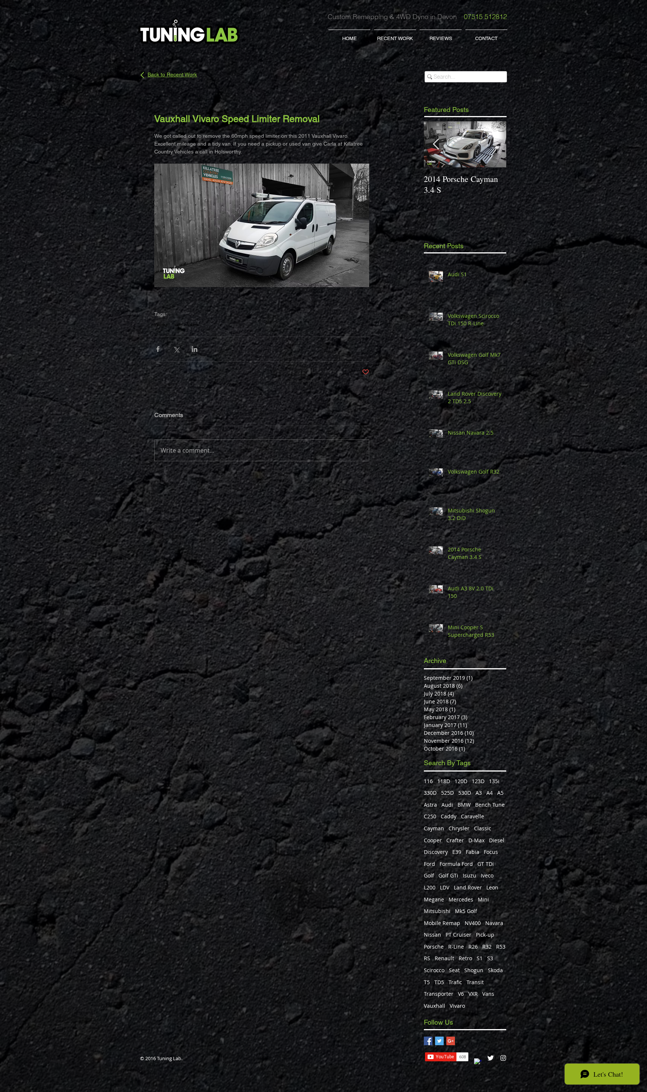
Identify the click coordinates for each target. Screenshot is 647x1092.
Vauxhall (162, 325)
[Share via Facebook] (157, 349)
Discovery (436, 851)
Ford (429, 863)
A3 (479, 792)
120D (461, 781)
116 (428, 781)
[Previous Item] (435, 144)
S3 (490, 958)
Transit (475, 982)
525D (447, 792)
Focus (491, 851)
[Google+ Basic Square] (450, 1041)
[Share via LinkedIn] (194, 349)
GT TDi (485, 863)
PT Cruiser (458, 934)
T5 (427, 982)
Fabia (472, 851)
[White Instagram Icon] (503, 1058)
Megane (434, 899)
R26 (473, 946)
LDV (444, 887)
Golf (429, 875)
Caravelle (472, 816)
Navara (494, 923)
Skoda (495, 970)
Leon (492, 887)
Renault (444, 958)
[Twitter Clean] (490, 1058)
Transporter (438, 993)
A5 (500, 792)
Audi (447, 804)
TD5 (439, 982)
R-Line (456, 946)
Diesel (496, 840)
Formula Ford (456, 863)
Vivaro (192, 325)
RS (427, 958)
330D (430, 792)
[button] (395, 35)
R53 (500, 946)
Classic (482, 828)
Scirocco (434, 970)
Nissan (432, 934)
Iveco (487, 875)
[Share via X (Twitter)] (176, 349)
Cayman (434, 828)
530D (464, 792)
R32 (487, 946)
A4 (489, 792)
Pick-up (485, 934)
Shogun (473, 970)
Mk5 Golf (466, 911)
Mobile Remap (442, 923)
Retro (465, 958)
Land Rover (468, 887)
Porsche (434, 946)
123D (478, 781)
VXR (473, 993)
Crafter (455, 840)
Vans (178, 325)
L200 (429, 887)
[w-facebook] (478, 1062)
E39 (456, 851)
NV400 (473, 923)
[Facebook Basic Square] (428, 1041)
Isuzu (469, 875)
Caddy (448, 816)
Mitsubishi (437, 911)
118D (443, 781)
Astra (430, 804)
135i (494, 781)
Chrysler (459, 828)
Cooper (433, 840)
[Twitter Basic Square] (439, 1041)
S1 (480, 958)
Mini (483, 899)
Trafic (455, 982)
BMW (464, 804)
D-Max (476, 840)
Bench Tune (490, 804)
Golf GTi (448, 875)
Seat (454, 970)
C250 (430, 816)
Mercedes (461, 899)
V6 (461, 993)
